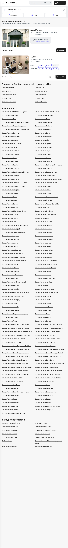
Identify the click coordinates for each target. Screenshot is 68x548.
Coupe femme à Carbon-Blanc (45, 175)
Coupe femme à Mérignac (10, 285)
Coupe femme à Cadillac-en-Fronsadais (48, 165)
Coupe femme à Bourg (9, 158)
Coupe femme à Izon (9, 222)
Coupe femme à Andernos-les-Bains (47, 112)
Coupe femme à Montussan (44, 289)
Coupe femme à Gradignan (44, 211)
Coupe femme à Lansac (43, 243)
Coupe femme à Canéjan (10, 175)
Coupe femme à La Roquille (11, 229)
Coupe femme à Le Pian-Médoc (12, 253)
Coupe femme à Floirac (10, 207)
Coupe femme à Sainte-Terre (44, 381)
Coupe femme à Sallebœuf (11, 385)
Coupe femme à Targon (43, 399)
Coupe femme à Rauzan (43, 317)
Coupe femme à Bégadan (43, 136)
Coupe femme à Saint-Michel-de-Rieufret (49, 353)
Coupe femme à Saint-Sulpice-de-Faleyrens (50, 363)
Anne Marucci (36, 30)
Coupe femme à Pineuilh (10, 307)
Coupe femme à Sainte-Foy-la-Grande (48, 378)
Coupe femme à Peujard (43, 303)
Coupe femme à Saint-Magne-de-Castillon (16, 346)
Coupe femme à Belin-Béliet (11, 144)
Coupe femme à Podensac (44, 307)
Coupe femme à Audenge (43, 126)
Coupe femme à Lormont (10, 271)
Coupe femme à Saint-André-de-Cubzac (15, 324)
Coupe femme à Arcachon (44, 115)
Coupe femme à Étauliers (43, 200)
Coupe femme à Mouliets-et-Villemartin (15, 293)
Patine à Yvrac (7, 441)
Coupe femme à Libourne (10, 268)
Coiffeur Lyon (6, 91)
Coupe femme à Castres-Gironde (13, 186)
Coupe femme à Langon (10, 243)
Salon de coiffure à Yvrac (43, 446)
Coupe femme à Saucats (10, 388)
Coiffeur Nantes (40, 95)
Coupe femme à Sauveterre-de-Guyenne (15, 392)
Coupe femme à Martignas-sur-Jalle (14, 282)
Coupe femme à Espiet (9, 200)
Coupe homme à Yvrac (9, 437)
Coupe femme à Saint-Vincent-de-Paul (15, 371)
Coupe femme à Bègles (10, 140)
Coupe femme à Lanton (10, 246)
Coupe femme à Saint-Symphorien (46, 367)
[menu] (3, 3)
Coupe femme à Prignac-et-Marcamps (15, 314)
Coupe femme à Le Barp (43, 246)
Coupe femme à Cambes (43, 168)
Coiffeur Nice (6, 98)
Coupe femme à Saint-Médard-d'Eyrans (15, 349)
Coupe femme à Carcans (10, 179)
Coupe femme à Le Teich (43, 257)
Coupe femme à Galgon (43, 207)
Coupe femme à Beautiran (11, 136)
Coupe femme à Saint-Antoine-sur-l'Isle (48, 324)
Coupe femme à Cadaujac (43, 161)
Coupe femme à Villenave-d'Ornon (13, 413)
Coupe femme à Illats (42, 218)
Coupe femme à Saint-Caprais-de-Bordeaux (17, 332)
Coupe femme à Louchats (43, 271)
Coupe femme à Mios (42, 285)
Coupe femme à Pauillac (43, 300)
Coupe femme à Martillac (43, 282)
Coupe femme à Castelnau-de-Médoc (15, 183)
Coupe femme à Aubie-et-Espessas (14, 126)
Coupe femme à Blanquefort (44, 147)
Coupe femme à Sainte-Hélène (12, 381)
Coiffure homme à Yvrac (43, 427)
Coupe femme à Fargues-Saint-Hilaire (47, 204)
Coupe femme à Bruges (10, 161)
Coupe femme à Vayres (10, 406)
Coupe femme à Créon (9, 197)
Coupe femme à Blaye (42, 151)
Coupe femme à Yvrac (42, 434)
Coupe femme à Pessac (10, 303)
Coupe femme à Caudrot (43, 186)
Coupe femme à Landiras (10, 239)
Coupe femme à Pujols (42, 314)
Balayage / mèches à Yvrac (11, 423)
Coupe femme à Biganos (43, 144)
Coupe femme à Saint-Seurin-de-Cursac (15, 363)
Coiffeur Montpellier (9, 95)
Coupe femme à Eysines (10, 204)
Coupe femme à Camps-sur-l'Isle (46, 172)
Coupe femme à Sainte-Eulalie (12, 378)
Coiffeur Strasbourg (9, 102)
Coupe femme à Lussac (43, 275)
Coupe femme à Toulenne (10, 402)
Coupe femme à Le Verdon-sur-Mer (14, 261)
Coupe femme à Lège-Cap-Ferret (46, 261)
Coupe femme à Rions (9, 321)
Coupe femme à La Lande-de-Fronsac (15, 225)
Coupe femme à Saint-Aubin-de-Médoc (15, 328)
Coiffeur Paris (39, 98)
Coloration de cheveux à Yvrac (45, 430)
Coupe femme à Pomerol (10, 310)
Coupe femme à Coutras (43, 193)
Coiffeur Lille (39, 87)
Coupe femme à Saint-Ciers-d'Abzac (47, 332)
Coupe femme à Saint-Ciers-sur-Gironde (16, 335)
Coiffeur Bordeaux (8, 87)
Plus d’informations (7, 50)
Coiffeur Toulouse (41, 102)
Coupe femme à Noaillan (43, 296)
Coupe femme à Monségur (11, 289)
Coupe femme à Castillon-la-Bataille (47, 183)
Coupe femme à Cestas (10, 193)
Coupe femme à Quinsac (10, 317)
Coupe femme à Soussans (44, 395)
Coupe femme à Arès (9, 119)
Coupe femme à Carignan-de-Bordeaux (48, 179)
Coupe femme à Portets (43, 310)
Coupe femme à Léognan (10, 264)
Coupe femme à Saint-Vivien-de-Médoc (48, 371)
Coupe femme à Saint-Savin (44, 360)
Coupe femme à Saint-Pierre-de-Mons (48, 356)
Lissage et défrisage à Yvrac (44, 437)
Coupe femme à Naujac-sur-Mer (13, 296)
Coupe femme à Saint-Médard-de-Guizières (50, 349)
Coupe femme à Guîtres (10, 214)
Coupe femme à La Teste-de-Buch (13, 232)
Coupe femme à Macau (10, 278)
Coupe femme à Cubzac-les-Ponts (46, 197)
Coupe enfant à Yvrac (9, 434)
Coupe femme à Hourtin (10, 218)
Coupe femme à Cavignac (10, 190)
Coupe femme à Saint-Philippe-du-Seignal (16, 356)
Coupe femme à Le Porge (43, 253)
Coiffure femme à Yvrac (10, 427)
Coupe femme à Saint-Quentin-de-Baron (15, 360)
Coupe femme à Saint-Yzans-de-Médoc (48, 374)
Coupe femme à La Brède (43, 222)
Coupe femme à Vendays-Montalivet (47, 406)
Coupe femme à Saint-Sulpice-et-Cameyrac (17, 367)
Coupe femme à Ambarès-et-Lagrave (14, 112)
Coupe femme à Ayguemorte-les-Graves (15, 129)
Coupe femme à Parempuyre (11, 300)
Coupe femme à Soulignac (11, 395)
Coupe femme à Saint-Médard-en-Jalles (15, 353)
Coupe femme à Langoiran (44, 239)
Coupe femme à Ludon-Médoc (12, 275)
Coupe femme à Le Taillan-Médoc (13, 257)
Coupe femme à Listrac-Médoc (45, 268)
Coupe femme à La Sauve (43, 229)
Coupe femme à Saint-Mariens (45, 346)
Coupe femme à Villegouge (44, 410)
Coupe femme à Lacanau (43, 232)
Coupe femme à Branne (43, 158)
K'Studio (33, 57)
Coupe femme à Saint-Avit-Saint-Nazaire (49, 328)
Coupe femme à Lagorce (10, 236)
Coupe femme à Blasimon (10, 151)
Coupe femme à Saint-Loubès (12, 342)
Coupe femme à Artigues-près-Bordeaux (16, 122)
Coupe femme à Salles (42, 385)
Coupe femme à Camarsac (11, 168)
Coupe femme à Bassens (10, 133)
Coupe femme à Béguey (43, 140)
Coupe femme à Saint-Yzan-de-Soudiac (15, 374)
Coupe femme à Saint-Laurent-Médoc (48, 339)
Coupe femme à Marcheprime (45, 278)
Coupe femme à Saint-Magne (45, 342)
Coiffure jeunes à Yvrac (10, 430)
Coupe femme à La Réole (43, 225)
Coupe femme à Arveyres (43, 122)
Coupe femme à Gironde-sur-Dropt (14, 211)
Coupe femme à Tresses (43, 402)
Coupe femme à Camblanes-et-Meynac (15, 172)
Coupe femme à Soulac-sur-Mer (46, 392)
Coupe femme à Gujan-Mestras (45, 214)
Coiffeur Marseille (41, 91)
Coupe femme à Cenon (43, 190)
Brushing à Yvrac (41, 423)
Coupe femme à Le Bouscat (11, 250)
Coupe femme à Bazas (42, 133)
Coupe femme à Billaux (10, 147)
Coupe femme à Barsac (43, 129)
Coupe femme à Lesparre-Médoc (46, 264)
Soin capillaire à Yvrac (9, 446)
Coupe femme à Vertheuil (10, 410)
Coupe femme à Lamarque (44, 236)
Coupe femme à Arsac (42, 119)
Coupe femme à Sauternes (44, 388)
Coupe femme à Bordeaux (11, 154)
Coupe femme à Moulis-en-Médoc (46, 293)
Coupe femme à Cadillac (10, 165)
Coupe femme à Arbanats (10, 115)
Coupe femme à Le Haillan (44, 250)
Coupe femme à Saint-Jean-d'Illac (13, 339)
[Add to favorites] (27, 31)
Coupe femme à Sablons (43, 321)
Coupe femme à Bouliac (43, 154)
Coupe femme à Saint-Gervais (45, 335)
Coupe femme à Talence (10, 399)
